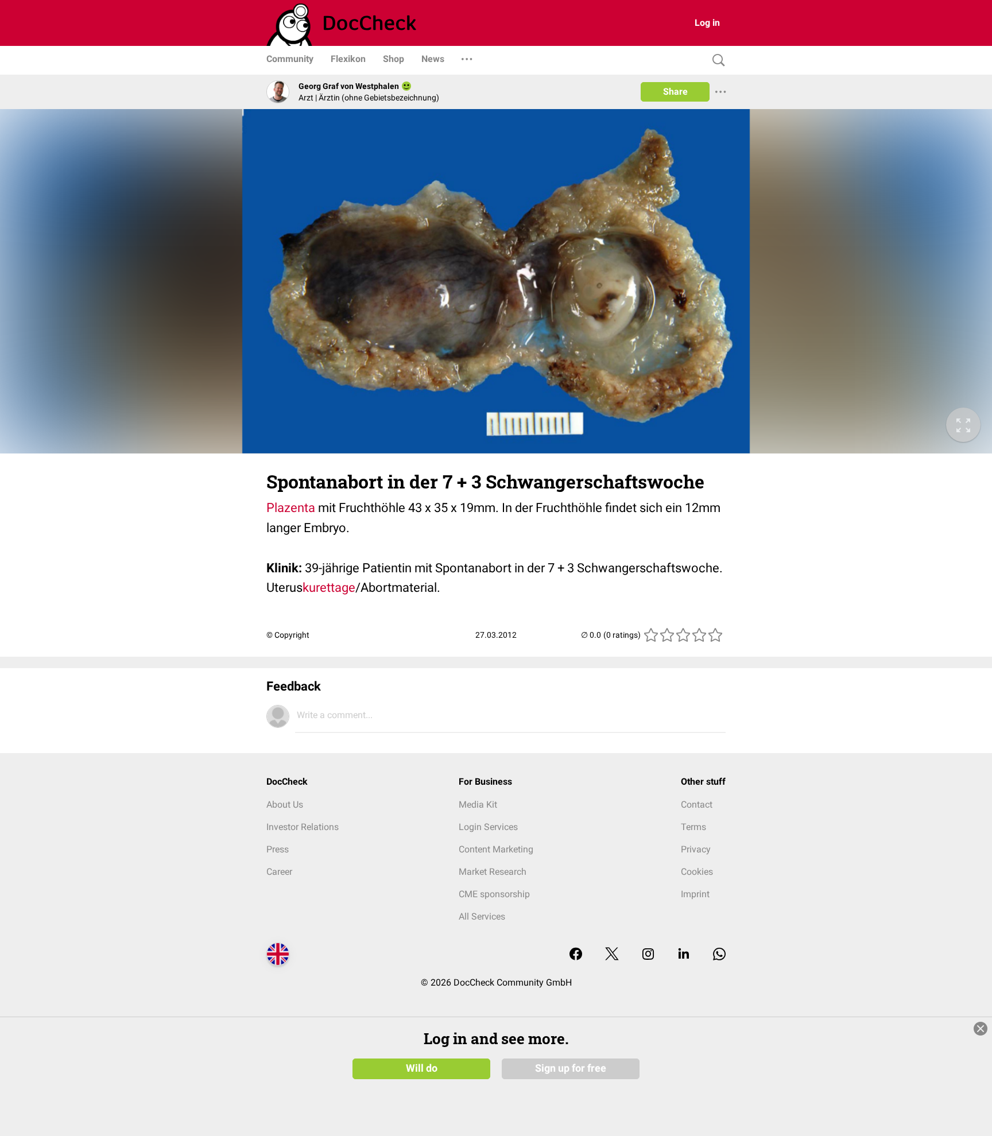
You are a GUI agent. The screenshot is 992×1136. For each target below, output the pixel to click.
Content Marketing (496, 849)
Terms (693, 826)
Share (675, 91)
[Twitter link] (612, 954)
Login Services (488, 826)
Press (277, 849)
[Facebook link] (575, 954)
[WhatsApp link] (719, 954)
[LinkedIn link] (683, 954)
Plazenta (290, 508)
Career (279, 871)
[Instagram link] (648, 954)
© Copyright (287, 634)
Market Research (492, 871)
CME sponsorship (494, 894)
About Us (284, 804)
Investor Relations (302, 826)
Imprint (695, 894)
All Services (482, 916)
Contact (696, 804)
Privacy (696, 849)
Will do (421, 1068)
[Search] (716, 60)
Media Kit (478, 804)
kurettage (329, 587)
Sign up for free (570, 1068)
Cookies (697, 871)
